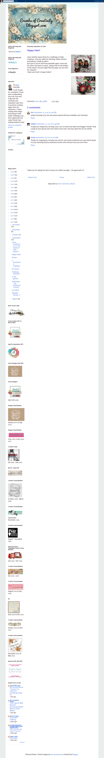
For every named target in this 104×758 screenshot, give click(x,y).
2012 (12, 216)
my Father (15, 290)
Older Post (91, 177)
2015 (12, 206)
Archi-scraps (14, 716)
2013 (12, 213)
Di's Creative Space (14, 701)
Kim (32, 113)
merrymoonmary (57, 754)
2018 (12, 197)
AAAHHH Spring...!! (16, 294)
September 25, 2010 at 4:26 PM (45, 113)
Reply (33, 118)
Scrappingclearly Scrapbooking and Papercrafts (16, 726)
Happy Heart (16, 255)
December (16, 225)
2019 (12, 194)
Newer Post (32, 177)
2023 (12, 181)
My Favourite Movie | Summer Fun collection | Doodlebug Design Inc (16, 691)
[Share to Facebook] (56, 101)
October (15, 235)
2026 (12, 172)
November (16, 230)
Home (62, 177)
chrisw (33, 138)
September (16, 238)
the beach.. (16, 269)
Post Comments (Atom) (66, 184)
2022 (12, 184)
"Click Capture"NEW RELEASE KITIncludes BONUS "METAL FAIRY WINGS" (16, 707)
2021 (12, 187)
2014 (12, 209)
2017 (12, 200)
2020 (13, 191)
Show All (22, 742)
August (15, 299)
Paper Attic (14, 737)
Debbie (33, 124)
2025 (12, 175)
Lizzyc (17, 85)
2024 (12, 178)
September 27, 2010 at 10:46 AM (47, 124)
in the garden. (15, 278)
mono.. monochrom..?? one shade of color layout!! (16, 247)
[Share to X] (55, 101)
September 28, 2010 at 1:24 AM (47, 138)
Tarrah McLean (15, 686)
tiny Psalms (13, 738)
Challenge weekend (16, 273)
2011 (12, 219)
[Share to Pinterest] (58, 101)
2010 (12, 222)
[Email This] (52, 101)
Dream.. (15, 257)
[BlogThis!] (54, 101)
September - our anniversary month (16, 284)
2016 (12, 203)
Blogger (75, 754)
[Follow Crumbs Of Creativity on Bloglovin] (14, 52)
